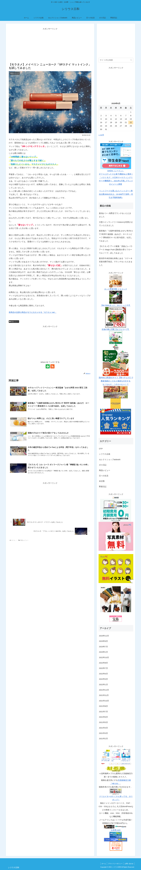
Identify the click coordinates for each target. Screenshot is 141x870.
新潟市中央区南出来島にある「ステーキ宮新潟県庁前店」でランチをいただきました (115, 261)
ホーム (104, 863)
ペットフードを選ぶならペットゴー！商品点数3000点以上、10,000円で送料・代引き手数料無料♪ (116, 194)
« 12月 (101, 135)
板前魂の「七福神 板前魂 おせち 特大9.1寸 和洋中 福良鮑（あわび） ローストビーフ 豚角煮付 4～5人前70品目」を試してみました (116, 236)
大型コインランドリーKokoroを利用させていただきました (116, 223)
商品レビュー (14, 321)
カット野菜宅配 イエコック (115, 289)
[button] (131, 60)
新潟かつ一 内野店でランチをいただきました (115, 215)
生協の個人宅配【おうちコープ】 (116, 329)
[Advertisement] (50, 45)
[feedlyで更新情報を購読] (48, 366)
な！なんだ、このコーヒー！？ (116, 384)
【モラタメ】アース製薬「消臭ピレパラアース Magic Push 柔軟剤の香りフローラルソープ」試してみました (115, 249)
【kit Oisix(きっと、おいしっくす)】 (116, 305)
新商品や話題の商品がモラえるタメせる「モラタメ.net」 (32, 312)
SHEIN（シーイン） (115, 171)
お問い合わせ (129, 863)
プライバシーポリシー (115, 863)
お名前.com (115, 830)
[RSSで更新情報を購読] (52, 366)
